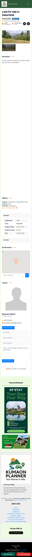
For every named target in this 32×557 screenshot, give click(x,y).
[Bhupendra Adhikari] (16, 298)
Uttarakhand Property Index (16, 517)
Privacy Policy (16, 546)
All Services (16, 509)
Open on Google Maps (9, 208)
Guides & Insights (16, 515)
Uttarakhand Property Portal (16, 513)
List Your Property (16, 533)
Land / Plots (20, 227)
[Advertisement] (16, 129)
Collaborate (16, 511)
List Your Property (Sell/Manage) (16, 521)
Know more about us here (20, 500)
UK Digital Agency (22, 550)
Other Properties (8, 327)
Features (6, 240)
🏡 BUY (18, 230)
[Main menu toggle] (28, 4)
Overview (6, 215)
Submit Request (8, 361)
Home (16, 508)
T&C (16, 547)
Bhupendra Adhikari (8, 314)
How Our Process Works (16, 519)
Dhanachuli (12, 206)
